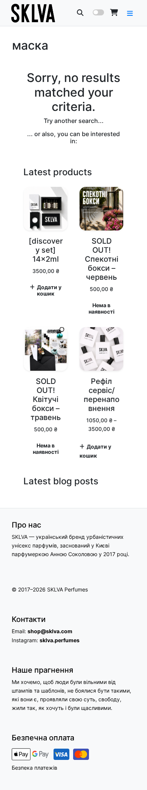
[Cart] (114, 12)
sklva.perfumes (60, 640)
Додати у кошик (49, 290)
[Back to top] (133, 771)
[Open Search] (80, 12)
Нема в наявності (102, 308)
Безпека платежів (34, 767)
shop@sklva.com (50, 631)
